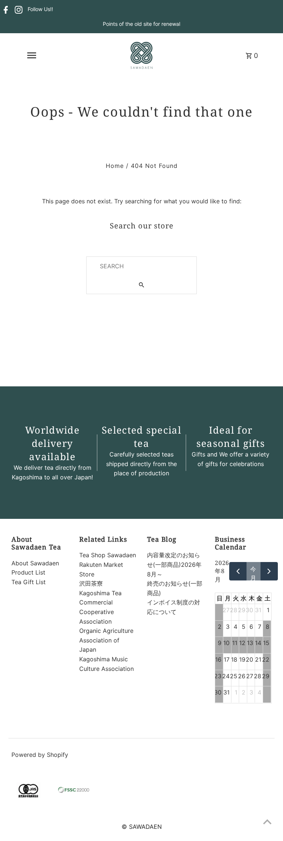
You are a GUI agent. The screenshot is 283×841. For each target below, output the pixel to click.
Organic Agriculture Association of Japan (106, 640)
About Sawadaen (35, 563)
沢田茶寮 (91, 583)
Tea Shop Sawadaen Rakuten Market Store (107, 564)
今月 (253, 572)
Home (115, 165)
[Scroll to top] (267, 821)
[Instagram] (17, 10)
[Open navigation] (31, 55)
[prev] (238, 571)
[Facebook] (5, 10)
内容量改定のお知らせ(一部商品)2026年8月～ (174, 564)
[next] (269, 571)
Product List (28, 572)
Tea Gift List (28, 582)
